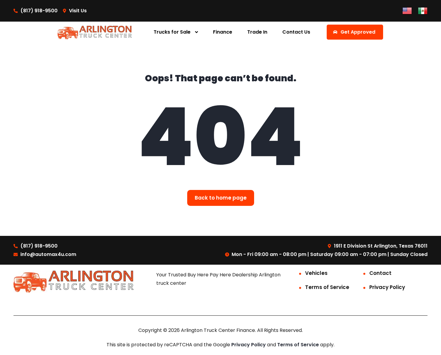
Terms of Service (327, 287)
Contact (380, 273)
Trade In (257, 32)
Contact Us (296, 32)
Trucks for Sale (172, 32)
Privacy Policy (387, 287)
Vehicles (316, 273)
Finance (222, 32)
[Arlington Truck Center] (95, 32)
